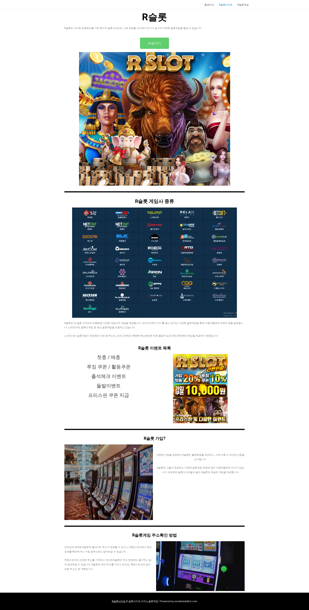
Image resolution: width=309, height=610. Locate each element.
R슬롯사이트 (226, 4)
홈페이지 (209, 4)
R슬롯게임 (243, 4)
